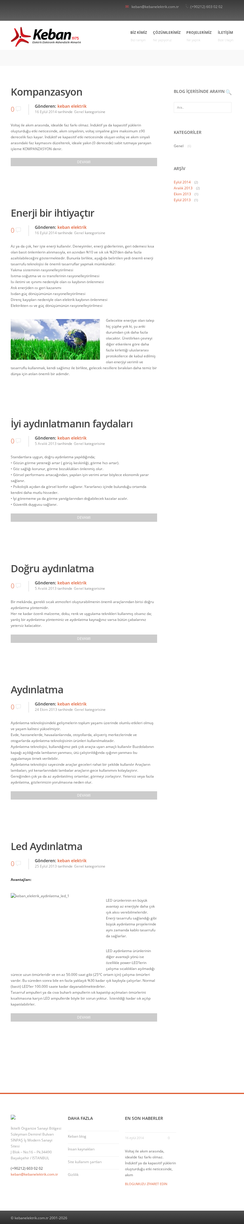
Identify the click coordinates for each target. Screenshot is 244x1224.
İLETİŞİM (225, 36)
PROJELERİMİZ (199, 36)
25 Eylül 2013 (46, 866)
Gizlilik (73, 1174)
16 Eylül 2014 (46, 111)
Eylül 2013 (182, 199)
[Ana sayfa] (46, 37)
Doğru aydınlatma (52, 568)
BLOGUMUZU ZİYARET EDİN (146, 1184)
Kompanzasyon (46, 92)
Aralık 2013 (183, 188)
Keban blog (77, 1136)
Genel (79, 111)
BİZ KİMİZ (139, 36)
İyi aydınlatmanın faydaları (72, 423)
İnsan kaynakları (81, 1149)
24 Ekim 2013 (46, 709)
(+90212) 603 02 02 (206, 6)
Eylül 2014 (182, 182)
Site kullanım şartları (85, 1161)
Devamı (83, 161)
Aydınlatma (37, 689)
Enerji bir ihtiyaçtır (52, 213)
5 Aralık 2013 (46, 443)
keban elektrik (72, 106)
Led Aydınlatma (46, 846)
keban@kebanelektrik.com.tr (155, 6)
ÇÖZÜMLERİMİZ (167, 36)
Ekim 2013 (182, 193)
